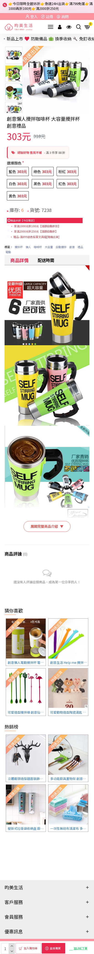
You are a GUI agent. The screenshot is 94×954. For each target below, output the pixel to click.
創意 (72, 247)
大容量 (49, 247)
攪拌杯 (19, 247)
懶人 (28, 247)
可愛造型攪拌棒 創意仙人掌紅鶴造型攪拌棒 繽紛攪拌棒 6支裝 (27, 712)
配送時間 (46, 260)
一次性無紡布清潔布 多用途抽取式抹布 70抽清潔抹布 (69, 828)
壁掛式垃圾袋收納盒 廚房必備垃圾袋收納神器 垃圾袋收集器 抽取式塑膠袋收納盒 (27, 828)
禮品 (80, 247)
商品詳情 (19, 260)
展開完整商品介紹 (47, 526)
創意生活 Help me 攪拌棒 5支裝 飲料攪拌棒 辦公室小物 (69, 662)
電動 (8, 252)
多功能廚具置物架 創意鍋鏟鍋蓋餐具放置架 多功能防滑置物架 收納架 (69, 779)
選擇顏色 (14, 163)
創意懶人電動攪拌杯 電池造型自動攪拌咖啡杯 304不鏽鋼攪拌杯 (27, 662)
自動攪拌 (61, 247)
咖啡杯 (38, 247)
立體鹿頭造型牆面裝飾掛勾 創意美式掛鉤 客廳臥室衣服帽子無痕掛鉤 (27, 779)
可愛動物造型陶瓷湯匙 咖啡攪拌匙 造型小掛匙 (69, 712)
